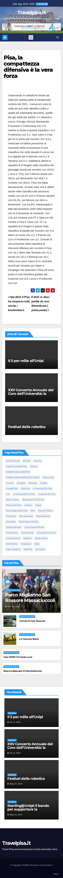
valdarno (27, 538)
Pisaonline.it (47, 865)
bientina (26, 461)
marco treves (12, 499)
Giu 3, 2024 (15, 722)
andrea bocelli (13, 461)
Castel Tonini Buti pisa (16, 466)
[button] (57, 37)
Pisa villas (11, 522)
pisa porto (11, 516)
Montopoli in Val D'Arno (33, 499)
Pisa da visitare (45, 510)
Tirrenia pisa (12, 533)
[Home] (4, 37)
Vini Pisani (40, 549)
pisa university (26, 516)
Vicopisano (26, 544)
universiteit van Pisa (46, 533)
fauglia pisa (12, 488)
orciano (28, 505)
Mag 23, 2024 (16, 784)
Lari (8, 494)
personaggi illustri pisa (16, 510)
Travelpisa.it (31, 12)
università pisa (13, 538)
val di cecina (41, 538)
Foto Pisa (25, 488)
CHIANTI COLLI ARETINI (18, 472)
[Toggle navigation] (31, 37)
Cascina (37, 461)
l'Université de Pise (42, 488)
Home (56, 874)
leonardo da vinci (46, 494)
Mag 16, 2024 (16, 815)
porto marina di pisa (28, 522)
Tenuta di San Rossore (32, 621)
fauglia (43, 483)
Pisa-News (12, 713)
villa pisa (28, 549)
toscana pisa (27, 533)
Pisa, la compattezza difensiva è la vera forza (28, 66)
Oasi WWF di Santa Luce (17, 657)
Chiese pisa (48, 477)
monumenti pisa (13, 505)
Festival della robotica (26, 427)
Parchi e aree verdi (13, 590)
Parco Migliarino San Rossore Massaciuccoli (30, 597)
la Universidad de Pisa (24, 494)
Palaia (38, 505)
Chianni (33, 466)
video (37, 544)
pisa (33, 510)
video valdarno (13, 549)
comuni (9, 483)
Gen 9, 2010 (13, 607)
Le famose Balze (29, 639)
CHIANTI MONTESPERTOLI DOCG (22, 477)
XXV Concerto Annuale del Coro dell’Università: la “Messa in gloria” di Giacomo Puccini (30, 395)
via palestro (11, 544)
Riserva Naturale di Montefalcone (22, 671)
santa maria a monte (34, 527)
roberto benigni (13, 527)
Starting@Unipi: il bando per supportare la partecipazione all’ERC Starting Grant (28, 811)
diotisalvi (33, 483)
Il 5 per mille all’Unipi (26, 361)
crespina (21, 483)
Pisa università (43, 516)
